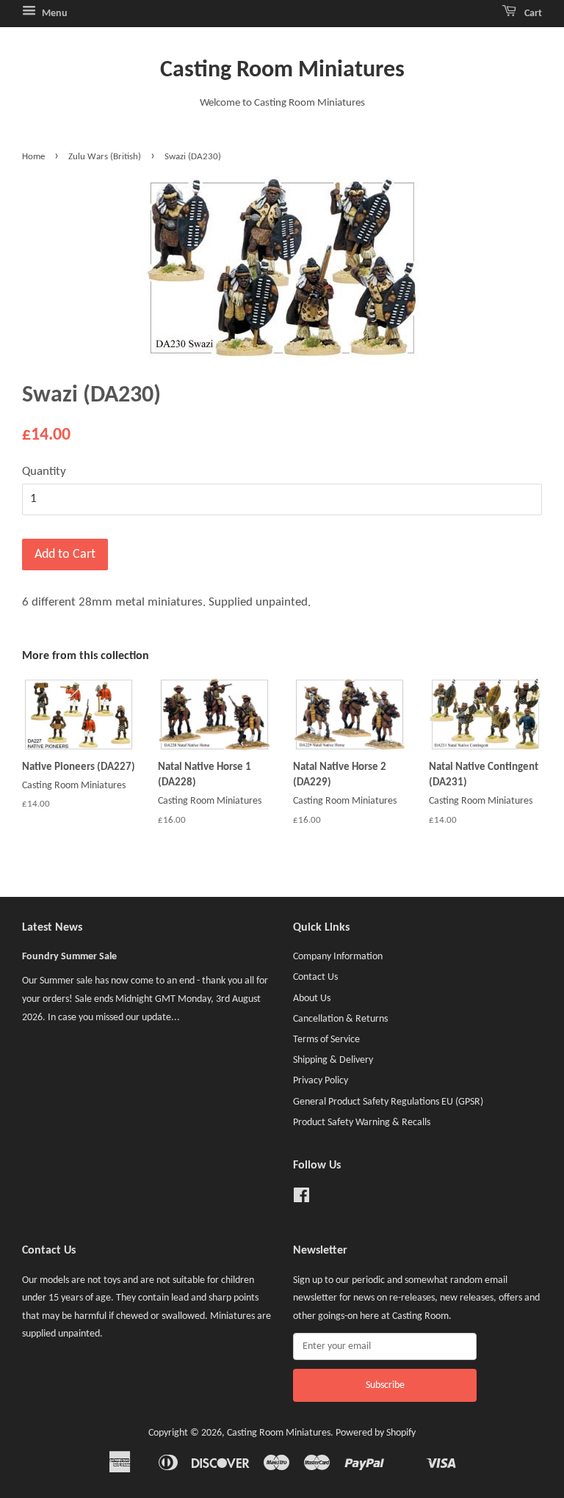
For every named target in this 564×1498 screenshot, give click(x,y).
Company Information (338, 956)
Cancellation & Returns (340, 1019)
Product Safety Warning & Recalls (361, 1122)
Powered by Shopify (376, 1433)
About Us (311, 998)
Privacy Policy (320, 1080)
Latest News (52, 928)
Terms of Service (326, 1039)
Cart (532, 13)
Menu (54, 13)
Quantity (44, 471)
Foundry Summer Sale (69, 956)
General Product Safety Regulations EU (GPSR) (388, 1102)
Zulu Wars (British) (104, 156)
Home (33, 156)
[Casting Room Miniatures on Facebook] (301, 1198)
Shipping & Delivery (333, 1060)
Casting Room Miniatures (282, 70)
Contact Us (315, 977)
